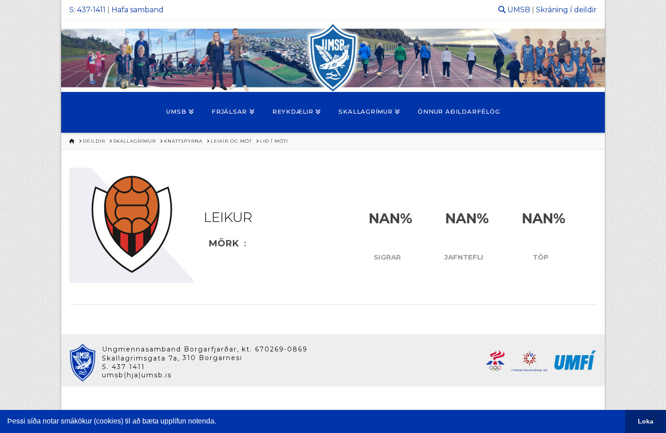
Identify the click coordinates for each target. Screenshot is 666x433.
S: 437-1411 (87, 9)
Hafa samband (137, 9)
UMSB (518, 9)
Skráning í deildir (566, 9)
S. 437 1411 (123, 367)
